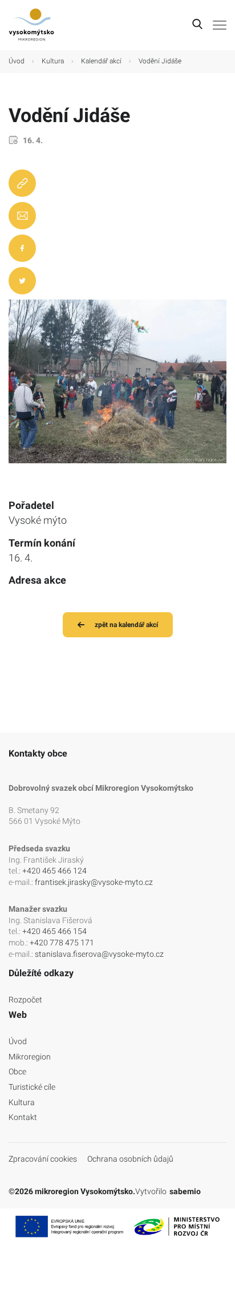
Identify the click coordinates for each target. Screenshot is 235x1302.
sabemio (185, 1191)
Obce (17, 1071)
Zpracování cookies (43, 1158)
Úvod (17, 61)
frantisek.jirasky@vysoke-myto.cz (94, 882)
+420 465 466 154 (54, 931)
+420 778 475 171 (62, 942)
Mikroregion (30, 1056)
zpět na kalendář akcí (126, 625)
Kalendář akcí (101, 61)
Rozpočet (25, 999)
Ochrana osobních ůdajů (130, 1158)
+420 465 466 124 (54, 870)
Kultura (53, 61)
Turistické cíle (32, 1086)
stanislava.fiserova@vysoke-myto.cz (99, 954)
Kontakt (23, 1117)
